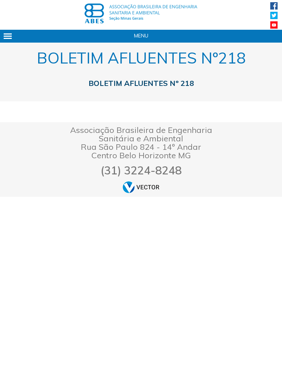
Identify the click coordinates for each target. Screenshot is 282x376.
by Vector (141, 187)
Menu (141, 35)
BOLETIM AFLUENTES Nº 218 (141, 83)
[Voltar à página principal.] (141, 13)
